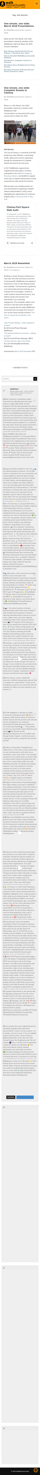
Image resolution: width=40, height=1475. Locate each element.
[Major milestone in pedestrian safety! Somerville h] (20, 415)
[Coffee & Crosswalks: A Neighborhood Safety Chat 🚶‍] (20, 763)
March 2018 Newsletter (17, 263)
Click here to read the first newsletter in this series (19, 315)
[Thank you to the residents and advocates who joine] (20, 868)
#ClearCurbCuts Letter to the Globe (17, 341)
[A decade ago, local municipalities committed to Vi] (20, 937)
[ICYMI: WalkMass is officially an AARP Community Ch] (20, 728)
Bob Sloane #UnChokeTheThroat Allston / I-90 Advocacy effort (18, 52)
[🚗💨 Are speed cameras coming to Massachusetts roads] (20, 624)
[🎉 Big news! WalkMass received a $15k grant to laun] (20, 833)
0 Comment (14, 270)
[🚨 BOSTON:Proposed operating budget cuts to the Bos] (20, 972)
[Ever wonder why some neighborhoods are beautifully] (20, 1042)
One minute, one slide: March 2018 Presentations (19, 24)
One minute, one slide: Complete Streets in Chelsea (17, 90)
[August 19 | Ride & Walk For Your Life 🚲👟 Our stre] (20, 485)
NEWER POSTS (20, 368)
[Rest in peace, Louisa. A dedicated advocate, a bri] (20, 694)
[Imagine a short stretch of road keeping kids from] (20, 798)
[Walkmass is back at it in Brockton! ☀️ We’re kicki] (20, 1077)
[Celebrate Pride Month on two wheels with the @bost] (20, 1007)
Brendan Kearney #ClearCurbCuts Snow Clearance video (19, 70)
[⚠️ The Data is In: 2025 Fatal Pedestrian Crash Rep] (20, 903)
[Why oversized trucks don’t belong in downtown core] (20, 554)
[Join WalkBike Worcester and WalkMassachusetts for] (20, 450)
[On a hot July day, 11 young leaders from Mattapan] (20, 519)
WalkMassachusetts (15, 30)
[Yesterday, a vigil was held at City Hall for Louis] (20, 659)
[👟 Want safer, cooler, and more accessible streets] (20, 589)
